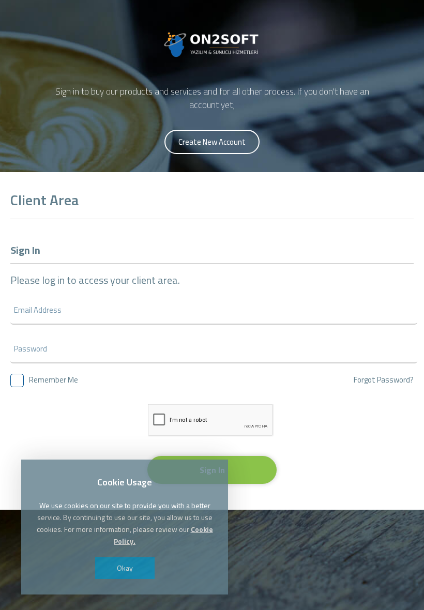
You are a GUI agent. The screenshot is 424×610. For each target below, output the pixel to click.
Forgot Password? (384, 380)
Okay (125, 567)
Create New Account (212, 142)
